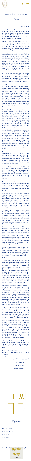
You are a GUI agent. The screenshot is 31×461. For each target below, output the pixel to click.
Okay (17, 457)
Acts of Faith (6, 434)
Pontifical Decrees (7, 428)
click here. (19, 455)
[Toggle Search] (22, 4)
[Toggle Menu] (27, 4)
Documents (6, 437)
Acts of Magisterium (8, 431)
